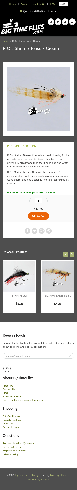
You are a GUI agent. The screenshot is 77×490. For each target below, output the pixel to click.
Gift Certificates (11, 416)
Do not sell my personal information (23, 400)
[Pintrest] (49, 231)
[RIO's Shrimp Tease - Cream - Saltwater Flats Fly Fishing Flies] (38, 98)
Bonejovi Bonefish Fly (58, 296)
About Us (8, 385)
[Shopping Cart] (58, 21)
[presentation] (65, 254)
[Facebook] (27, 231)
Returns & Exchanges (15, 447)
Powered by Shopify (38, 479)
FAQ (52, 4)
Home (12, 4)
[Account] (65, 21)
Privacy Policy (10, 454)
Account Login (11, 427)
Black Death (19, 296)
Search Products (12, 419)
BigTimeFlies (22, 475)
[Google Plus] (42, 231)
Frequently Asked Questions (19, 443)
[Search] (50, 21)
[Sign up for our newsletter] (70, 356)
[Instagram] (7, 368)
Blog (5, 392)
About (24, 4)
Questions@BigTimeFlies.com (40, 11)
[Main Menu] (72, 21)
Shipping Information (14, 450)
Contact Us (39, 4)
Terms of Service (12, 396)
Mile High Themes (59, 475)
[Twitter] (34, 231)
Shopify (34, 475)
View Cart (8, 423)
